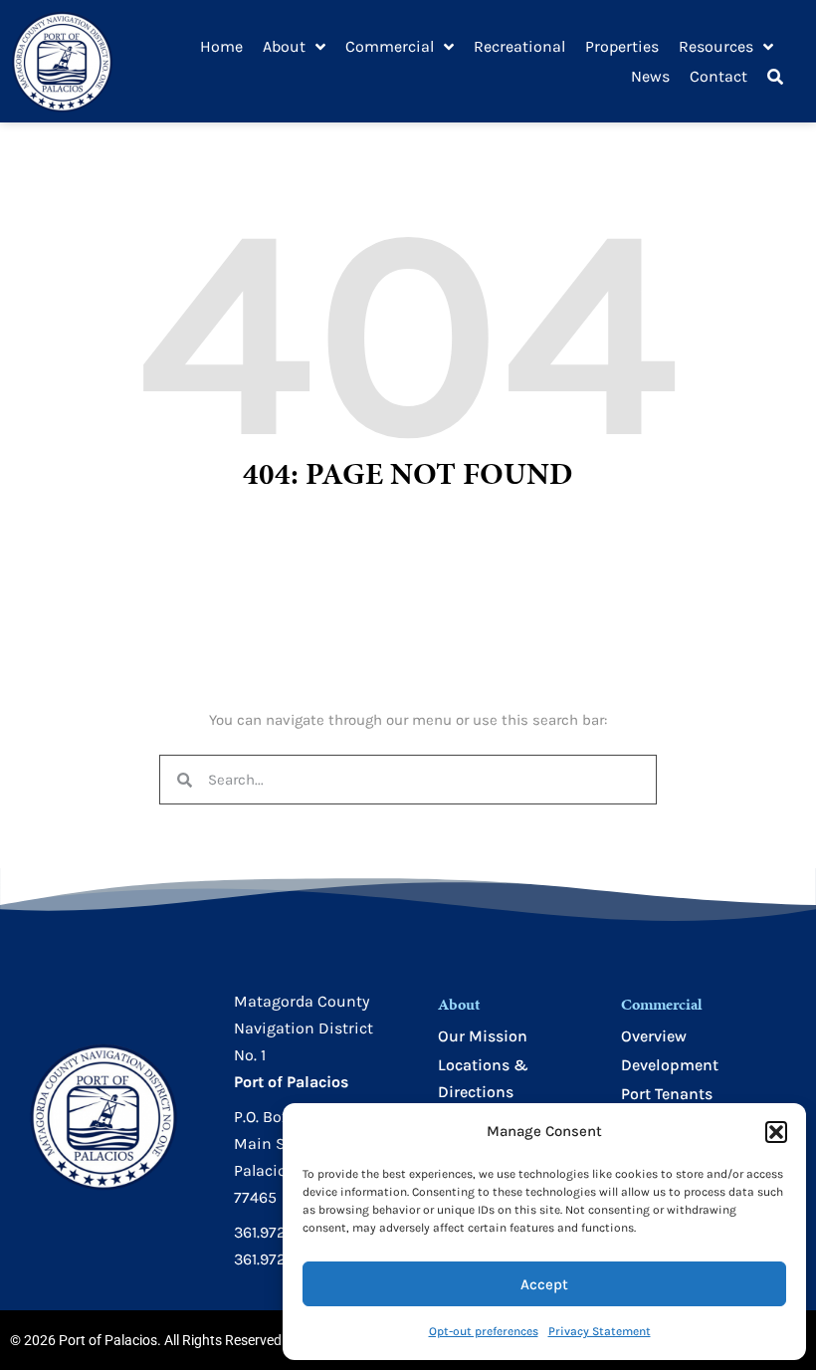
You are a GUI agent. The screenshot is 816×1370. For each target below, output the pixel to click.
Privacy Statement (599, 1331)
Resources (716, 46)
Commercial (389, 46)
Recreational (519, 46)
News (650, 76)
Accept (544, 1284)
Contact (718, 76)
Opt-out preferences (483, 1331)
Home (221, 46)
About (284, 46)
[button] (776, 1132)
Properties (622, 46)
